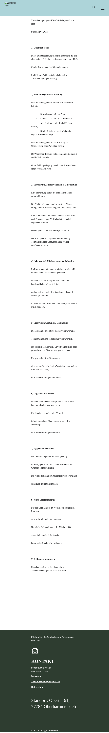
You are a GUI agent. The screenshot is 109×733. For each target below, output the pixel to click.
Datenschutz (37, 687)
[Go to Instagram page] (35, 651)
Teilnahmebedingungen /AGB (45, 681)
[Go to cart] (93, 8)
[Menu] (102, 8)
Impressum (36, 676)
